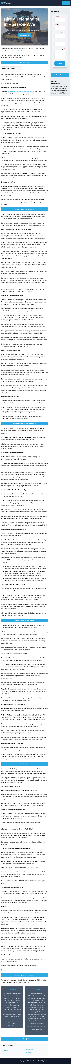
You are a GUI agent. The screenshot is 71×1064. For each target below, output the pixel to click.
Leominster (28, 1052)
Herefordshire (29, 1049)
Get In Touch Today (24, 62)
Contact (66, 3)
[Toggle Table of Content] (18, 68)
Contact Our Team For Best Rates (24, 209)
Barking (3, 970)
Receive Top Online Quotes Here (24, 620)
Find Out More (24, 764)
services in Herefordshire (21, 91)
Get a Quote (23, 35)
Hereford (5, 1050)
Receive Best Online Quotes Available (24, 423)
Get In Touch (60, 75)
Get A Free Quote (24, 1039)
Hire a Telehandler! (17, 51)
